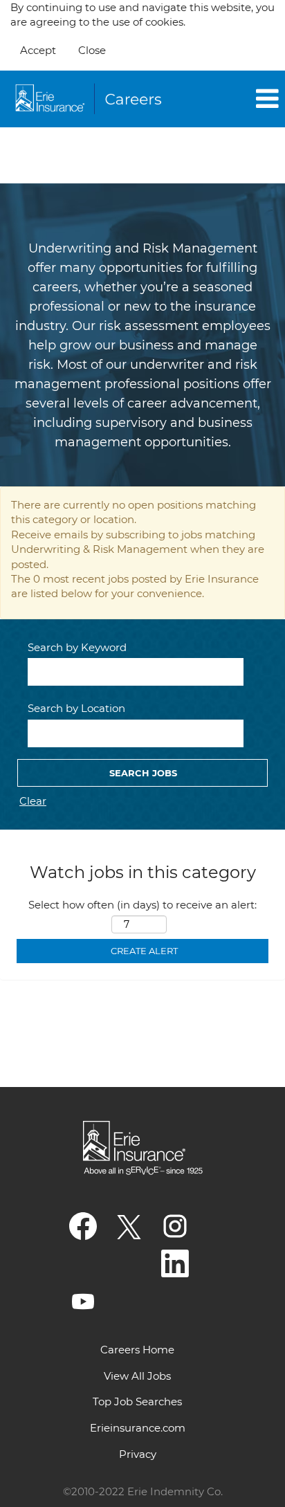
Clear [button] (32, 800)
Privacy (137, 1454)
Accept (38, 50)
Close (92, 50)
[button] (237, 99)
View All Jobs (137, 1376)
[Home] (90, 98)
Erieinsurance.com (137, 1428)
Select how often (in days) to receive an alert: (142, 904)
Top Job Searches (137, 1401)
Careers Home (137, 1349)
